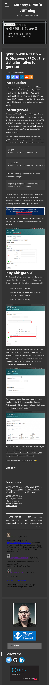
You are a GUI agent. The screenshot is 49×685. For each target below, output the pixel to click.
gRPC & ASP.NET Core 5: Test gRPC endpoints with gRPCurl (14, 489)
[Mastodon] (17, 77)
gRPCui (29, 99)
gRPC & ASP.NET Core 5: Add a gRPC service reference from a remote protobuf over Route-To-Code (14, 501)
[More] (31, 77)
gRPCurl (38, 87)
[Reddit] (26, 77)
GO (23, 117)
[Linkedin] (22, 660)
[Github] (15, 660)
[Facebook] (8, 77)
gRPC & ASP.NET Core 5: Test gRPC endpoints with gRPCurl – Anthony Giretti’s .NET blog (25, 123)
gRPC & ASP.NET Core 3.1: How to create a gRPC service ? (33, 489)
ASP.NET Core (9, 24)
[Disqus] (24, 562)
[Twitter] (9, 660)
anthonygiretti (19, 72)
